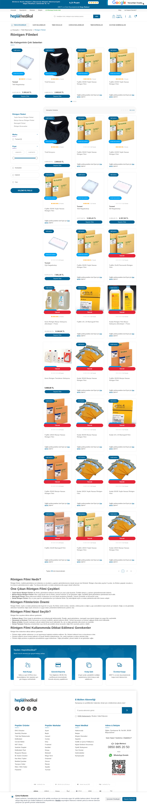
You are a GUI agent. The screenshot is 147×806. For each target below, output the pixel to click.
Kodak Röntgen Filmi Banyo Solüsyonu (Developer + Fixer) (119, 323)
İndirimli (17, 175)
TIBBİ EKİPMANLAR (96, 25)
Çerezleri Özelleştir (113, 799)
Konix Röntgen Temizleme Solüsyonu (57, 378)
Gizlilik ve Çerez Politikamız (84, 742)
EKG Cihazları (19, 730)
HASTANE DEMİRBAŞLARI (117, 25)
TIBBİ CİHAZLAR (57, 25)
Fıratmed (48, 744)
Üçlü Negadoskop (51, 265)
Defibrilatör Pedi (20, 750)
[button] (71, 101)
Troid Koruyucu (50, 82)
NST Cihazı (19, 744)
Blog (119, 10)
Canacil (47, 736)
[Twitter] (23, 709)
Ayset (47, 730)
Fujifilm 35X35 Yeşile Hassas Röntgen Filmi (87, 266)
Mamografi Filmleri (20, 123)
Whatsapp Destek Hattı (54, 10)
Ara (96, 16)
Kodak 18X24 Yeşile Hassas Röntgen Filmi (89, 492)
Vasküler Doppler (20, 747)
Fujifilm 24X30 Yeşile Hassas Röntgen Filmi (119, 83)
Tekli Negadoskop (18, 84)
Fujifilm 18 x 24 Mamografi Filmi (88, 322)
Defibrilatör (18, 739)
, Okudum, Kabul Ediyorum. (93, 716)
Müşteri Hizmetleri (81, 736)
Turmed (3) (18, 139)
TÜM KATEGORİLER (20, 25)
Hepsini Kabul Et (129, 799)
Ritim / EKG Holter (21, 767)
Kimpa (47, 750)
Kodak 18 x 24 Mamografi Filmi (119, 435)
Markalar (32, 10)
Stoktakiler (18, 168)
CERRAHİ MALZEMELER (76, 25)
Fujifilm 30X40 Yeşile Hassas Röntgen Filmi (87, 83)
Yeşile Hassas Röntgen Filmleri (23, 117)
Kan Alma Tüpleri (20, 758)
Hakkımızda (79, 730)
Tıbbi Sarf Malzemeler (22, 736)
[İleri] (131, 571)
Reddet (58, 800)
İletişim (40, 10)
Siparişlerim (22, 10)
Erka (46, 742)
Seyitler (47, 767)
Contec (47, 739)
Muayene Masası (21, 753)
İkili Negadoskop (114, 209)
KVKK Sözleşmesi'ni (84, 716)
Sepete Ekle (25, 96)
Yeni (16, 182)
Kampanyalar (79, 756)
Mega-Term (49, 756)
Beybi (47, 733)
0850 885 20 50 (118, 747)
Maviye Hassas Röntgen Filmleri (24, 120)
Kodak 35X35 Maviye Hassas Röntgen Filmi (87, 436)
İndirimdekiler (79, 753)
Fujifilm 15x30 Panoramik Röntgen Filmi (121, 266)
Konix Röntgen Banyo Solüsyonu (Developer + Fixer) (56, 323)
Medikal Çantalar (20, 761)
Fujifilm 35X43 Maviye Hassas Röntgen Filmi (55, 492)
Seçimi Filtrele (25, 190)
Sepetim (78, 739)
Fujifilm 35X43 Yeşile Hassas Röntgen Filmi (87, 153)
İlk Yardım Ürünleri (21, 756)
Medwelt (48, 753)
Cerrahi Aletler (20, 742)
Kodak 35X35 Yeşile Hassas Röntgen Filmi (122, 492)
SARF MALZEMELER (39, 25)
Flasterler (18, 770)
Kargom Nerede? (131, 10)
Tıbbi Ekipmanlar (26, 30)
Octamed (48, 758)
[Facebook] (17, 709)
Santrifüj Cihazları (21, 733)
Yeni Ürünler (79, 750)
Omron (47, 761)
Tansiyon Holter (20, 764)
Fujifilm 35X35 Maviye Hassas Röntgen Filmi (119, 379)
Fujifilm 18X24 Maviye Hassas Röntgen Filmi (55, 436)
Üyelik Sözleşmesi (81, 747)
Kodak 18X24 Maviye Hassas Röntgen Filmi (119, 549)
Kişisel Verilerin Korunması (84, 744)
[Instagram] (29, 709)
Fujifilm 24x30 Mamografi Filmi (55, 548)
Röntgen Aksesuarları (20, 126)
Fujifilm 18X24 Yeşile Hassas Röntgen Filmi (87, 549)
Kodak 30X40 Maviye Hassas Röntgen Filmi (87, 379)
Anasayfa (13, 10)
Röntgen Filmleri (19, 114)
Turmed (15, 82)
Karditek (48, 747)
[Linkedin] (35, 709)
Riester (47, 764)
